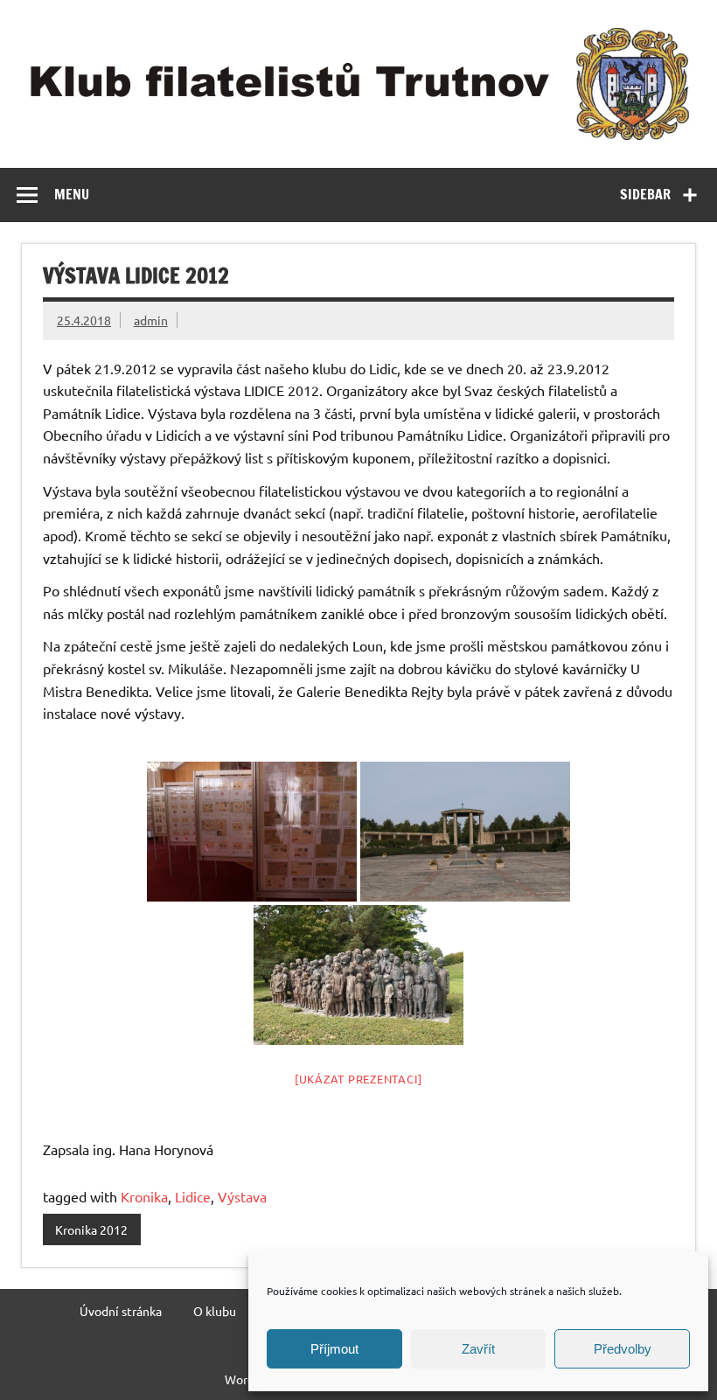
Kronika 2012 (91, 1229)
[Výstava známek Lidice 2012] (252, 832)
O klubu (214, 1311)
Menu (71, 194)
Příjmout (334, 1348)
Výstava (242, 1196)
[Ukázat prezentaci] (358, 1078)
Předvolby (622, 1348)
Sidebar (645, 194)
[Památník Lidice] (465, 832)
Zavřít (478, 1348)
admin (151, 320)
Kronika (144, 1196)
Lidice (193, 1196)
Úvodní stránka (121, 1311)
